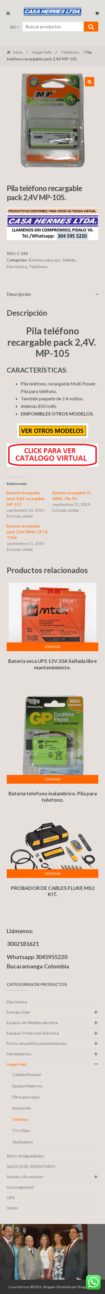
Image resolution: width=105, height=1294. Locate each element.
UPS (11, 1197)
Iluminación (21, 1108)
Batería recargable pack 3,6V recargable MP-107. (26, 498)
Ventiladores (22, 1142)
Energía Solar (18, 1012)
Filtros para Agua (26, 1097)
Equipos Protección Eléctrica (33, 1033)
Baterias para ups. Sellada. (52, 259)
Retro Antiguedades (25, 1155)
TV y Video (21, 1131)
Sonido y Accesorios (25, 1176)
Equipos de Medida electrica (32, 1022)
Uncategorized (20, 1187)
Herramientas (19, 1053)
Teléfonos (70, 52)
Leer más (52, 647)
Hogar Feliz (42, 52)
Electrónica (17, 266)
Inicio (18, 52)
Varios (12, 1207)
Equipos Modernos (27, 1086)
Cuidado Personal (26, 1075)
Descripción (19, 294)
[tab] (53, 294)
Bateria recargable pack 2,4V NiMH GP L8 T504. (27, 531)
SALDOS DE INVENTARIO (31, 1166)
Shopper (49, 1287)
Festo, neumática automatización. (37, 1043)
